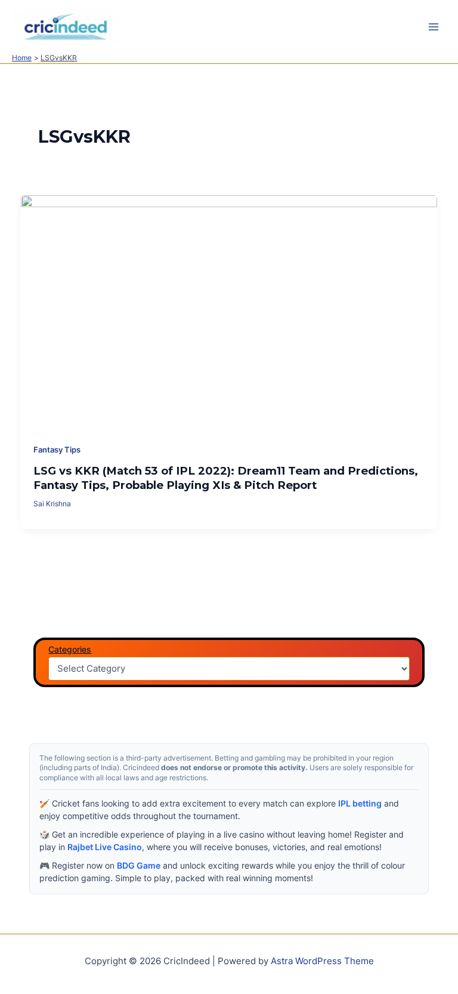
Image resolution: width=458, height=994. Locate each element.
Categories (69, 649)
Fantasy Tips (57, 449)
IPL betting (360, 803)
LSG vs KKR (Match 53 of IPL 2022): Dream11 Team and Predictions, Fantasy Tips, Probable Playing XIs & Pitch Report (225, 478)
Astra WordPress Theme (322, 961)
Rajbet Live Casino (104, 847)
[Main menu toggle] (433, 26)
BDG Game (138, 865)
